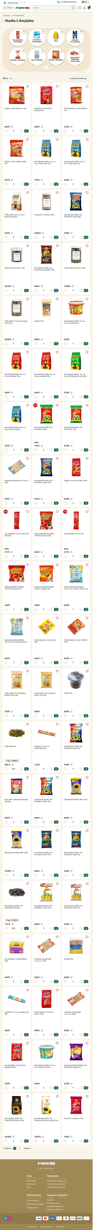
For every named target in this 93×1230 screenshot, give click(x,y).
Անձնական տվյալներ (35, 1204)
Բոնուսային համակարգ (56, 1181)
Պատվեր (50, 1200)
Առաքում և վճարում (55, 1209)
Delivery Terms (60, 1227)
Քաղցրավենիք (18, 15)
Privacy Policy (32, 1227)
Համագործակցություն (56, 1184)
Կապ (29, 1187)
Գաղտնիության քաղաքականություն (55, 1204)
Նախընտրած (32, 1208)
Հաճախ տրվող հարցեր (56, 1187)
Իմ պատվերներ (33, 1200)
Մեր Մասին (31, 1184)
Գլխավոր (6, 15)
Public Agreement (46, 1227)
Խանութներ (31, 1181)
